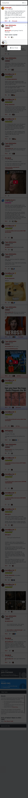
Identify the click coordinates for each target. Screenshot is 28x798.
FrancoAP (8, 8)
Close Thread (14, 48)
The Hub (11, 9)
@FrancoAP (8, 30)
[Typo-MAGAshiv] (11, 37)
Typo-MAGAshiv (10, 25)
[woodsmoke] (13, 37)
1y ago (6, 9)
